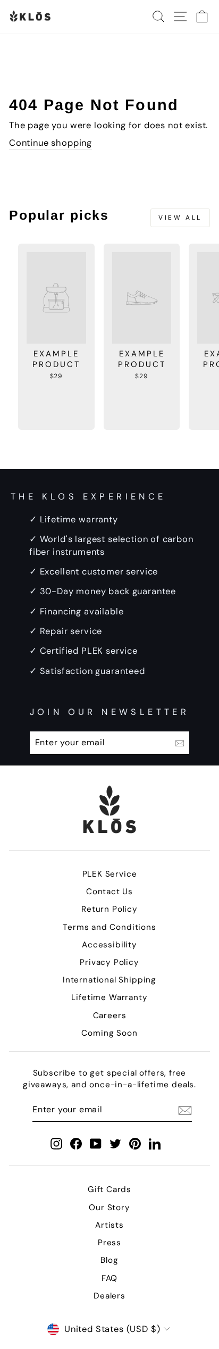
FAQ (109, 1278)
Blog (109, 1260)
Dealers (109, 1295)
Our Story (109, 1207)
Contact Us (109, 891)
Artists (109, 1225)
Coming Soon (109, 1033)
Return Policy (109, 909)
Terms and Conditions (109, 927)
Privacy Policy (109, 962)
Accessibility (109, 944)
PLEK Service (109, 874)
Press (109, 1242)
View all (180, 217)
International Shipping (109, 980)
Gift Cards (109, 1189)
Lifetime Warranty (109, 997)
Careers (110, 1015)
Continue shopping (50, 142)
